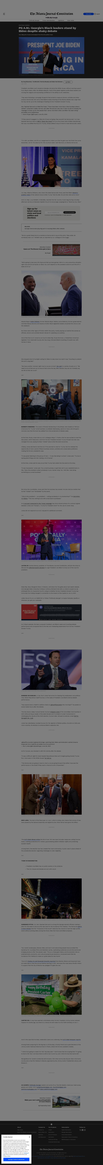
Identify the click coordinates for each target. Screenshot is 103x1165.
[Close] (29, 1137)
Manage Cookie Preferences (16, 1159)
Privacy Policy (6, 1156)
